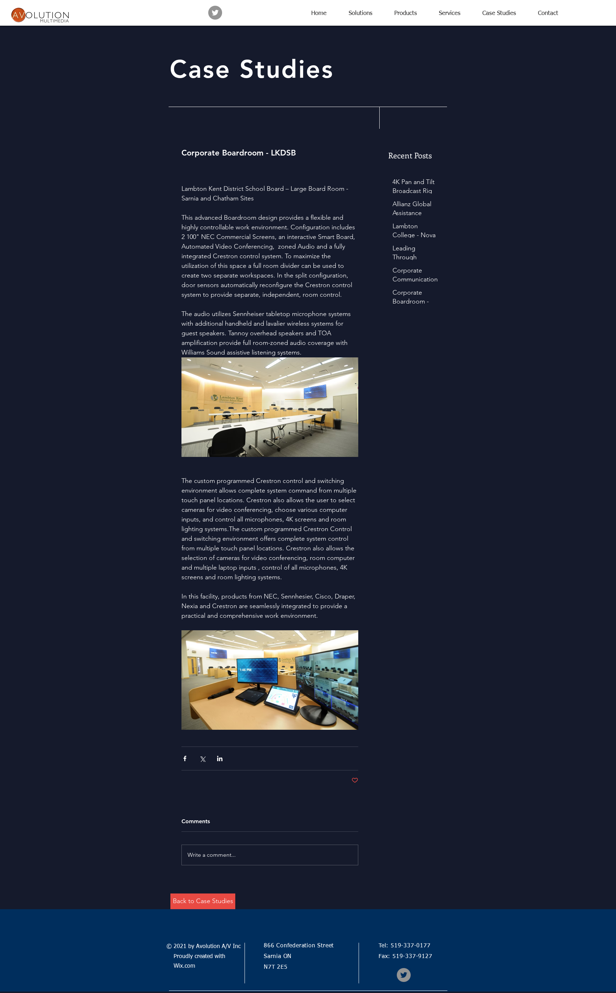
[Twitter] (215, 13)
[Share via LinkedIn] (219, 758)
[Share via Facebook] (184, 758)
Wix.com (180, 966)
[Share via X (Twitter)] (202, 758)
